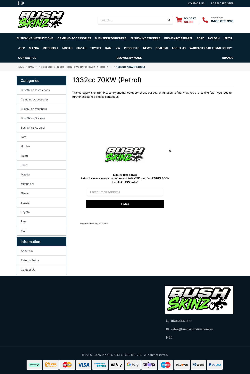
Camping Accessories (74, 38)
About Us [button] (179, 48)
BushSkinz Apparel (178, 38)
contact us (196, 3)
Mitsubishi (27, 183)
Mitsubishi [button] (50, 48)
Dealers (161, 48)
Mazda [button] (34, 48)
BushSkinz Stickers (145, 38)
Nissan (25, 193)
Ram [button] (108, 48)
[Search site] (169, 20)
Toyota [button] (95, 48)
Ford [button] (200, 38)
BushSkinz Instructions (35, 38)
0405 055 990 (222, 21)
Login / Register (222, 3)
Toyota (25, 212)
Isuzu (24, 155)
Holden (25, 146)
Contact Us (27, 57)
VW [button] (117, 48)
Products (131, 48)
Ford (24, 137)
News (147, 48)
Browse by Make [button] (129, 57)
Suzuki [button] (81, 48)
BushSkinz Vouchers (110, 38)
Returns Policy (30, 260)
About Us (27, 250)
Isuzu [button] (228, 38)
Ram (24, 221)
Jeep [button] (21, 48)
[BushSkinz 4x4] (41, 19)
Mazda (25, 174)
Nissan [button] (67, 48)
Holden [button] (214, 38)
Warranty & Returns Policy (210, 48)
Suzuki (25, 202)
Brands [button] (227, 57)
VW (23, 230)
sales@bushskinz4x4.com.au (192, 329)
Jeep (24, 165)
